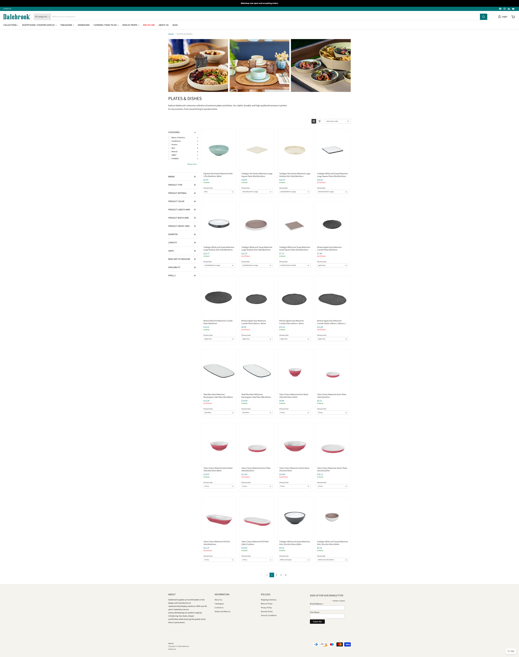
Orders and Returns (222, 611)
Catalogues (219, 603)
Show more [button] (192, 164)
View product (219, 167)
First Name (314, 612)
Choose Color (208, 188)
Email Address (317, 604)
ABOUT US (164, 25)
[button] (314, 121)
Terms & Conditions (269, 615)
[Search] (483, 17)
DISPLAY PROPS (130, 25)
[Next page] (285, 575)
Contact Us (7, 9)
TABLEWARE (66, 25)
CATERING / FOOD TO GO (105, 25)
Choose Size (245, 188)
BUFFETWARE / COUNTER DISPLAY (38, 25)
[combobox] (265, 17)
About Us (218, 599)
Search (171, 643)
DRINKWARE (83, 25)
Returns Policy (266, 603)
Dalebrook (172, 649)
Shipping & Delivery (269, 599)
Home (171, 34)
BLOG (175, 25)
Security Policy (267, 611)
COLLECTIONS (10, 25)
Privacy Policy (266, 607)
